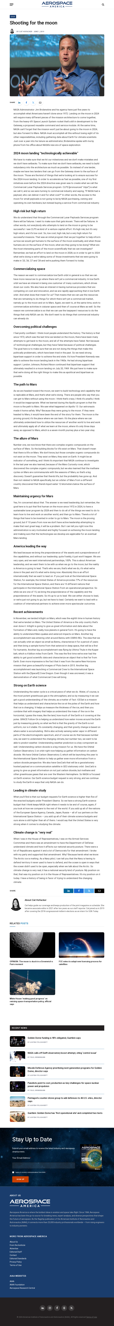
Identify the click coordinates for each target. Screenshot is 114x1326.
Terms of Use (16, 1265)
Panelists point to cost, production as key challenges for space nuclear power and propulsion (63, 1085)
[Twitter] (33, 102)
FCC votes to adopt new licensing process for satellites (80, 963)
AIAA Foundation (17, 1285)
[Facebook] (26, 102)
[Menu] (11, 4)
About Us (14, 1242)
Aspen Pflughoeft (38, 1042)
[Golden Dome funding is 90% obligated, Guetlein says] (17, 1041)
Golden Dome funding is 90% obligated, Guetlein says (54, 1038)
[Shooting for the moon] (57, 65)
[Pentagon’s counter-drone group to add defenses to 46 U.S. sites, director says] (17, 1101)
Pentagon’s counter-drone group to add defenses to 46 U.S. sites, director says (65, 1100)
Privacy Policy (16, 1262)
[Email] (40, 102)
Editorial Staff (16, 1252)
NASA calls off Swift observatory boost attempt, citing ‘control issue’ (62, 1053)
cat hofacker (25, 32)
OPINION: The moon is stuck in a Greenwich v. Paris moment (31, 963)
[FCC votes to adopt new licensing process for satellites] (81, 945)
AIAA (12, 1281)
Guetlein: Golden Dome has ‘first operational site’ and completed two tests (65, 1113)
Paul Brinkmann (37, 1057)
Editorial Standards (18, 1258)
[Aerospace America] (57, 4)
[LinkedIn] (19, 102)
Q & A (13, 17)
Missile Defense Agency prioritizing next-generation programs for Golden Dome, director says (65, 1070)
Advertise (14, 1248)
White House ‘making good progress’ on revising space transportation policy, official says (30, 1001)
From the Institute (17, 1245)
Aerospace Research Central (22, 1288)
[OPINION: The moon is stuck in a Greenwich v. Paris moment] (32, 945)
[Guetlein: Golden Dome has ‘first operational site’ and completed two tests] (17, 1116)
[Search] (102, 4)
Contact (13, 1255)
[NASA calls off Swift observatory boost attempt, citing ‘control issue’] (17, 1056)
